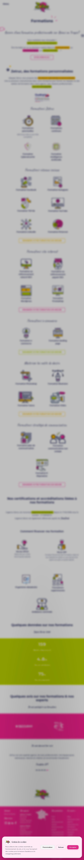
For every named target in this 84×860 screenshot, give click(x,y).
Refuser (61, 847)
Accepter (72, 847)
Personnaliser (48, 847)
